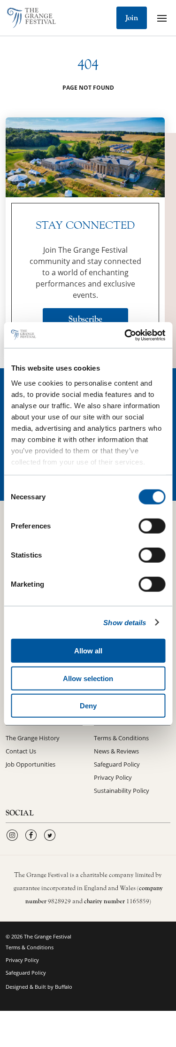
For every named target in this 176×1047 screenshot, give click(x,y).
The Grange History (33, 738)
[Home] (31, 18)
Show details (124, 622)
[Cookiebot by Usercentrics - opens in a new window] (125, 335)
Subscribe (85, 319)
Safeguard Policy (117, 764)
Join (131, 18)
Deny (88, 706)
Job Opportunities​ (30, 764)
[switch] (151, 526)
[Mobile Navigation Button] (162, 18)
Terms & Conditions (121, 738)
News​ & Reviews (116, 751)
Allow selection (88, 678)
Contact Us (21, 751)
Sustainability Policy (121, 790)
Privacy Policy (113, 777)
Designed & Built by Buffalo (39, 986)
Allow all (88, 651)
